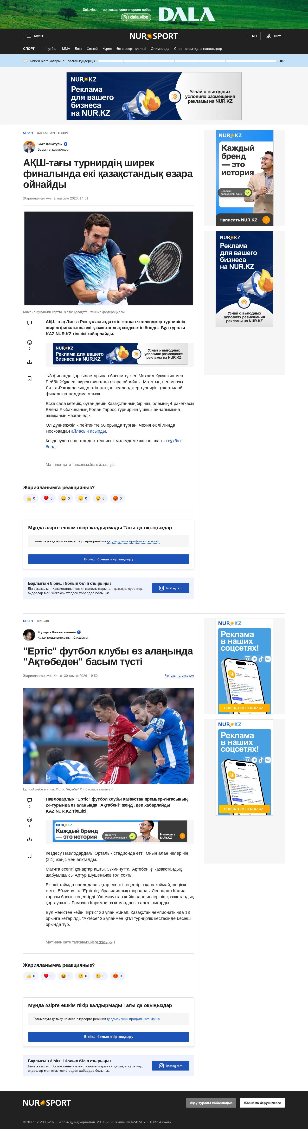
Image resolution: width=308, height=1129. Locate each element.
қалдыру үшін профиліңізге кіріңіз (133, 541)
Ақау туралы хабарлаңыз (211, 1103)
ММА (66, 49)
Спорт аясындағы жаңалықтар (198, 49)
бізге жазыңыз (102, 464)
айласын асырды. (89, 431)
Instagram (174, 588)
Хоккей (92, 49)
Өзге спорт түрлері (131, 49)
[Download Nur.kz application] (154, 14)
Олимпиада (160, 49)
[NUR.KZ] (154, 36)
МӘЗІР (39, 36)
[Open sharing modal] (29, 362)
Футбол (51, 49)
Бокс (78, 49)
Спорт (29, 49)
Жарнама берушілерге (262, 1103)
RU (254, 36)
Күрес (107, 49)
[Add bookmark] (30, 378)
